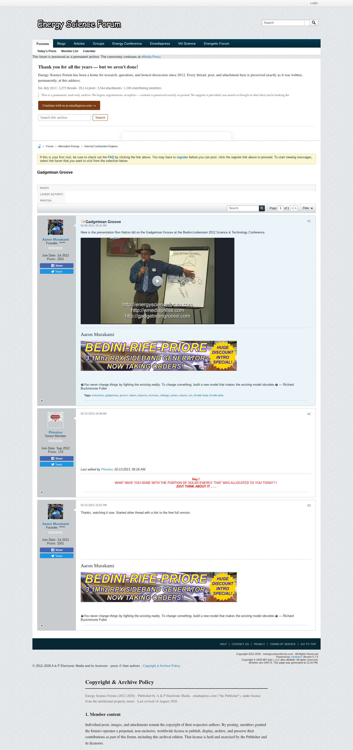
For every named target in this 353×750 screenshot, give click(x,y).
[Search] (314, 23)
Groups (98, 43)
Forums (43, 44)
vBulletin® (296, 656)
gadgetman (111, 395)
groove (124, 395)
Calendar (89, 51)
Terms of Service (283, 644)
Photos (45, 200)
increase (154, 395)
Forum (50, 146)
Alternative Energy (68, 146)
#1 (309, 221)
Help (223, 644)
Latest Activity (51, 194)
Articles (79, 43)
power (173, 395)
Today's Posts (46, 51)
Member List (69, 51)
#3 (309, 505)
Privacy (259, 644)
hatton (132, 395)
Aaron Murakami (55, 239)
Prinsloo (55, 432)
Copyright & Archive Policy (161, 666)
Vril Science (187, 43)
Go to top (308, 644)
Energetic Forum (216, 43)
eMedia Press (151, 57)
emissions (98, 395)
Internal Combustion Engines (101, 146)
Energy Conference (127, 43)
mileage (164, 395)
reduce (183, 395)
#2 (309, 414)
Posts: (51, 259)
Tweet (58, 271)
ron (190, 395)
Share (59, 265)
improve (142, 395)
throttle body (201, 395)
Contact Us (240, 644)
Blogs (61, 43)
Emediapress (160, 43)
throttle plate (216, 395)
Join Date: (49, 255)
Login (314, 3)
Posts (44, 188)
